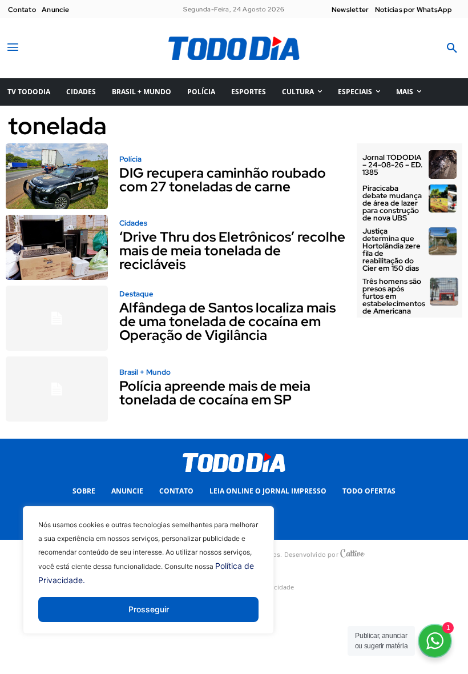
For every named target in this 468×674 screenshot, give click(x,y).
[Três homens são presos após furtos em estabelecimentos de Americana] (444, 292)
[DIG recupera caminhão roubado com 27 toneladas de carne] (57, 175)
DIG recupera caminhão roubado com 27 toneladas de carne (222, 179)
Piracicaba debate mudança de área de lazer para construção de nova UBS (392, 203)
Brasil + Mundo (145, 372)
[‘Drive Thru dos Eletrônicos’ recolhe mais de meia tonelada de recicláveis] (57, 247)
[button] (452, 48)
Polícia (130, 159)
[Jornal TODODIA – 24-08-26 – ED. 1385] (443, 164)
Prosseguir (148, 609)
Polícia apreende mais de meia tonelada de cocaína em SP (214, 392)
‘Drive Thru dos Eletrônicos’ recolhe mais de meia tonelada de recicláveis (232, 250)
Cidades (133, 223)
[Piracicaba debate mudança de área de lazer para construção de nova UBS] (443, 198)
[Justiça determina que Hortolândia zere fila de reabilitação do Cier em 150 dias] (443, 241)
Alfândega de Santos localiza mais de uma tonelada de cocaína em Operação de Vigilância (227, 321)
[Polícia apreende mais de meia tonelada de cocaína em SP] (57, 389)
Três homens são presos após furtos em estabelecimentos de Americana (393, 296)
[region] (148, 578)
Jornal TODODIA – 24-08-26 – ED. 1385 (392, 165)
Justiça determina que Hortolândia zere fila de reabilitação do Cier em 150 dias (391, 249)
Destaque (136, 294)
